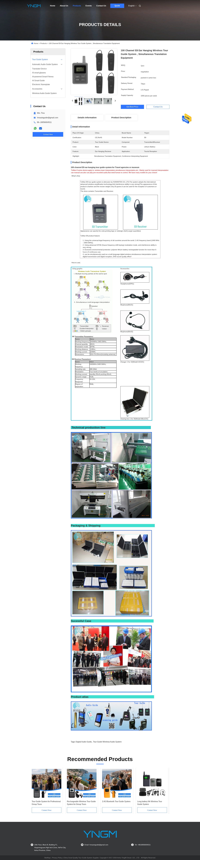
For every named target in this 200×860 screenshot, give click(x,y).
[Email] (40, 128)
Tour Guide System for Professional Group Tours (46, 802)
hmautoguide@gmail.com (47, 118)
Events (89, 6)
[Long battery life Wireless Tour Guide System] (152, 783)
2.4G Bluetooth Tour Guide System (116, 801)
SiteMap (47, 858)
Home (52, 6)
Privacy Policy (57, 858)
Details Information (87, 117)
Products (77, 6)
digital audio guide (84, 742)
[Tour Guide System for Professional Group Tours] (46, 783)
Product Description (121, 117)
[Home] (34, 5)
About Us (64, 6)
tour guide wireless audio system (107, 742)
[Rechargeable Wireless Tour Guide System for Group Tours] (82, 783)
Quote (117, 6)
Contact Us (101, 6)
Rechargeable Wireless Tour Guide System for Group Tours (81, 802)
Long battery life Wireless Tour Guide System (149, 802)
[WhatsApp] (35, 128)
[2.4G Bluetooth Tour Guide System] (117, 783)
